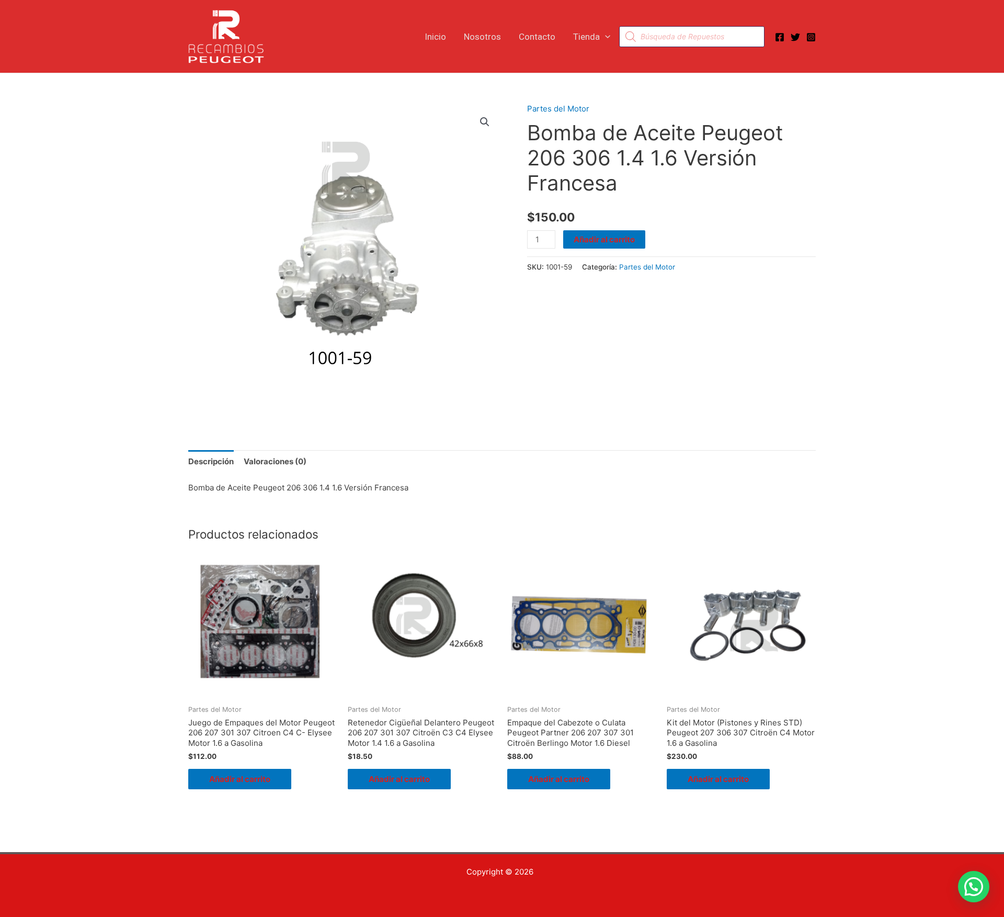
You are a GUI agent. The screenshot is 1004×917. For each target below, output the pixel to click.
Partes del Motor (558, 109)
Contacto (537, 36)
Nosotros (482, 36)
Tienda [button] (586, 36)
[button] (605, 36)
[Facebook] (779, 37)
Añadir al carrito (604, 239)
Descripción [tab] (211, 461)
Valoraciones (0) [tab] (275, 461)
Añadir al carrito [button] (239, 779)
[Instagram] (811, 37)
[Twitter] (795, 37)
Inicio (435, 36)
